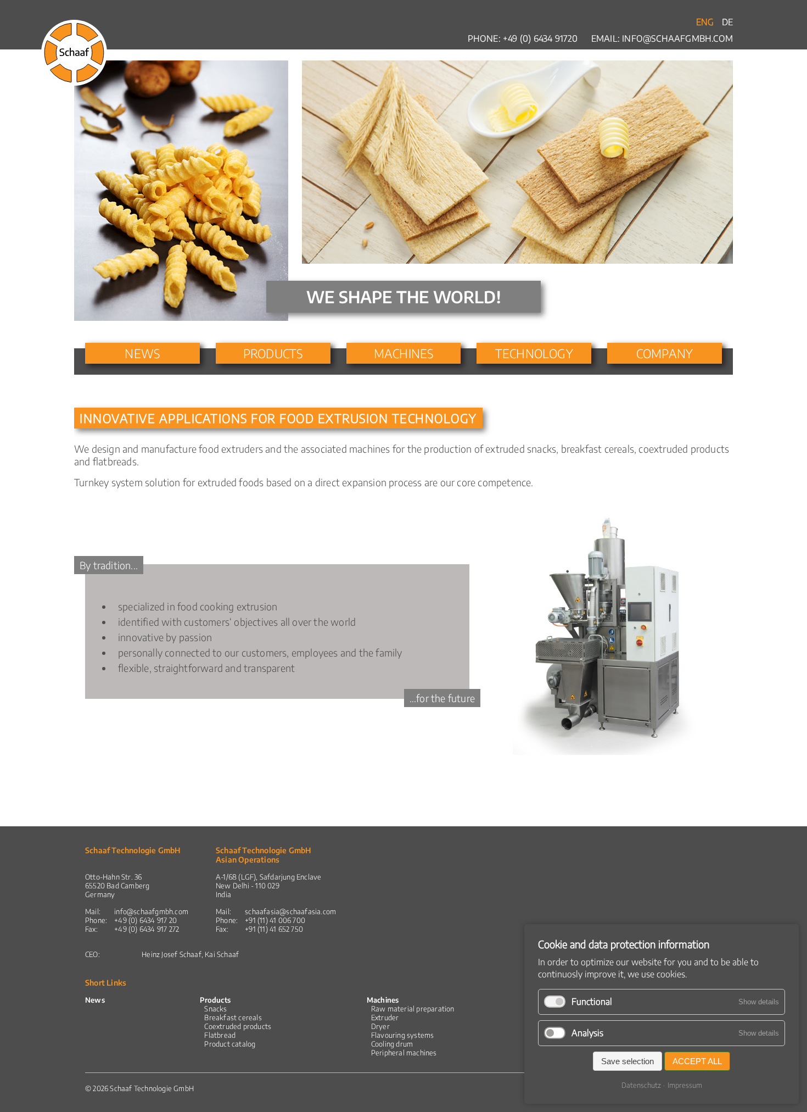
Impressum (685, 1085)
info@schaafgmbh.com (677, 38)
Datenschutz (641, 1085)
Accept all (697, 1061)
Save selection (627, 1061)
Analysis (587, 1032)
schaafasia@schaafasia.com (290, 911)
